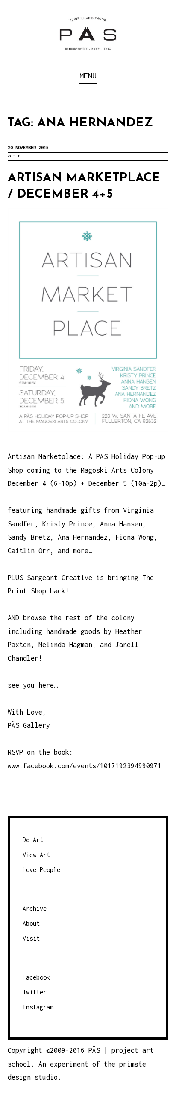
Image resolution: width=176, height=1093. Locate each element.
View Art (36, 854)
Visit (31, 938)
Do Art (33, 839)
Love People (41, 869)
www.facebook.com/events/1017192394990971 (84, 766)
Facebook (36, 977)
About (31, 923)
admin (14, 155)
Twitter (35, 992)
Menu (88, 75)
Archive (35, 908)
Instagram (38, 1007)
